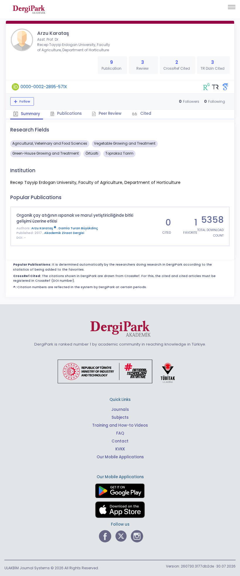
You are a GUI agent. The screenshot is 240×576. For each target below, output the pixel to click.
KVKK (120, 449)
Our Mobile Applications (120, 457)
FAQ (120, 433)
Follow (24, 101)
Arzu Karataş (42, 228)
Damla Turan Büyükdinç (78, 228)
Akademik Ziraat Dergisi (64, 233)
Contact (120, 441)
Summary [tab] (30, 114)
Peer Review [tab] (109, 113)
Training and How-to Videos (120, 425)
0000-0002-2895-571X (43, 87)
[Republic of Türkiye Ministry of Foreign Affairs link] (120, 371)
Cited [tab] (145, 113)
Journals (120, 409)
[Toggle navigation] (232, 7)
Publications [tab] (69, 113)
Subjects (120, 417)
